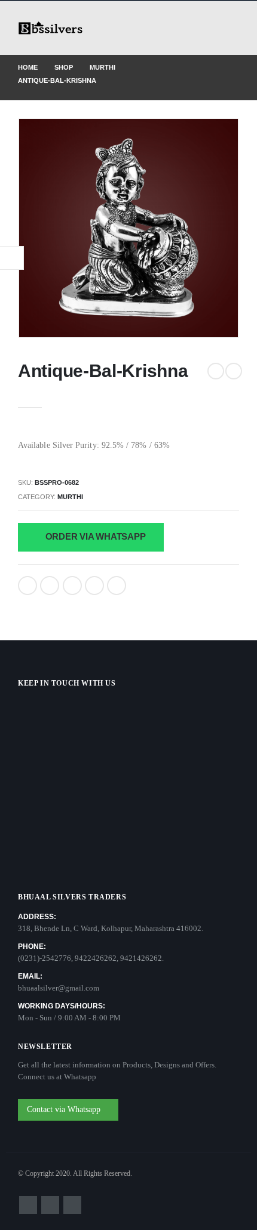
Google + (94, 585)
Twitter (49, 585)
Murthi (70, 496)
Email (116, 585)
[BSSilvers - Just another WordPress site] (51, 28)
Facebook (27, 585)
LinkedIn (72, 585)
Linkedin (72, 1205)
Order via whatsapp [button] (94, 536)
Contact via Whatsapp (65, 1109)
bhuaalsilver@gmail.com (58, 987)
